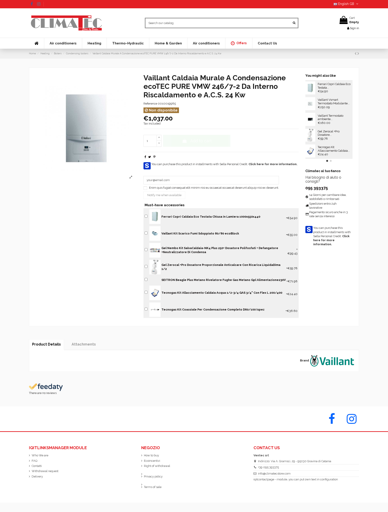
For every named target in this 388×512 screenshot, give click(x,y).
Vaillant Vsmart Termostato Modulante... (334, 101)
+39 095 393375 (268, 467)
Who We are (40, 455)
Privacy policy (153, 476)
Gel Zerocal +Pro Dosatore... (329, 133)
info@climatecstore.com (274, 473)
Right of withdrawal (157, 466)
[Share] (145, 157)
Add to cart (201, 140)
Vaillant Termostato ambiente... (330, 117)
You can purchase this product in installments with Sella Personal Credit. (224, 164)
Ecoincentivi (152, 460)
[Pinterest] (154, 157)
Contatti (37, 466)
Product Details (46, 344)
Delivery (37, 476)
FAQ (34, 460)
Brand (304, 360)
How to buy (151, 455)
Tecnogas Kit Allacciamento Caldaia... (334, 148)
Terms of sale (152, 487)
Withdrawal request (45, 471)
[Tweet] (149, 157)
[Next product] (358, 53)
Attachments (84, 344)
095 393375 (316, 188)
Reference (150, 103)
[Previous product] (356, 53)
